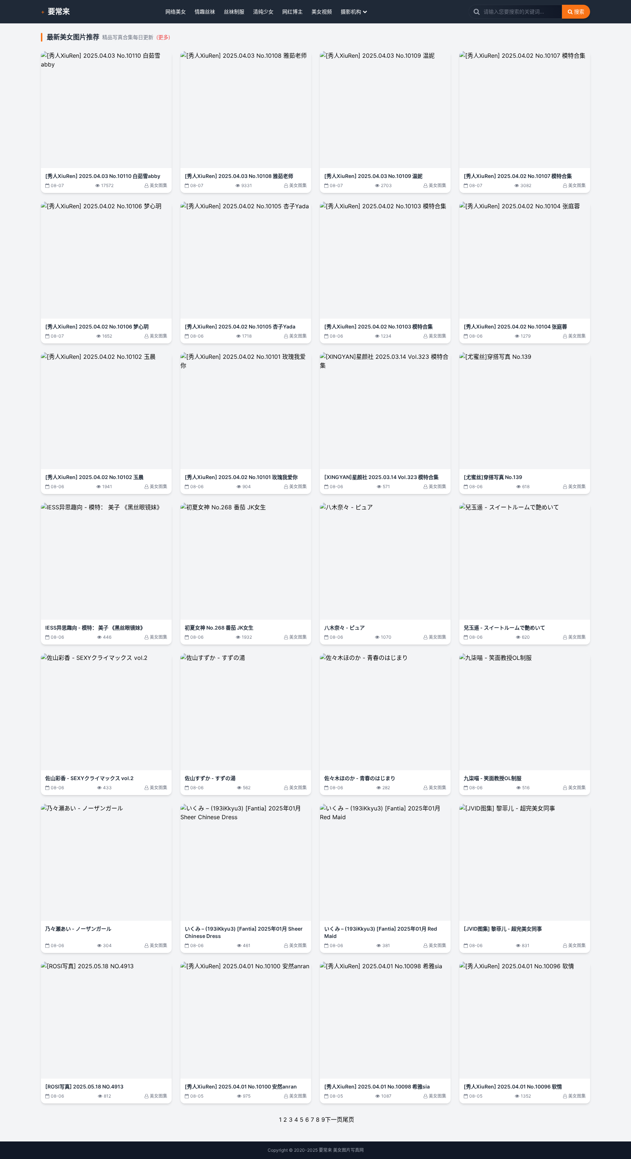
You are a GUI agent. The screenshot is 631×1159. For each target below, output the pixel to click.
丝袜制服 (234, 11)
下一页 (334, 1119)
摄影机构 (351, 11)
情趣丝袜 (205, 11)
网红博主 (292, 11)
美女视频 (321, 11)
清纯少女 (263, 11)
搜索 (579, 11)
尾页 (348, 1119)
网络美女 (175, 11)
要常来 (59, 11)
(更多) (163, 37)
